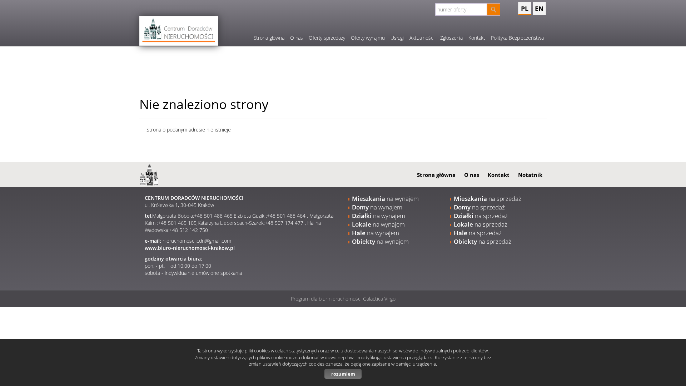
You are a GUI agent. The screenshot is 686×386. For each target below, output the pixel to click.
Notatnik (530, 174)
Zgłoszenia (451, 37)
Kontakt (476, 37)
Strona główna (269, 37)
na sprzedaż (487, 198)
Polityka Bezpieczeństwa (517, 37)
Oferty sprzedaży (327, 37)
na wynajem (385, 198)
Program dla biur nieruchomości (327, 298)
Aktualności (421, 37)
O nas (296, 37)
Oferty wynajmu (368, 37)
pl (524, 8)
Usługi (397, 37)
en (539, 8)
